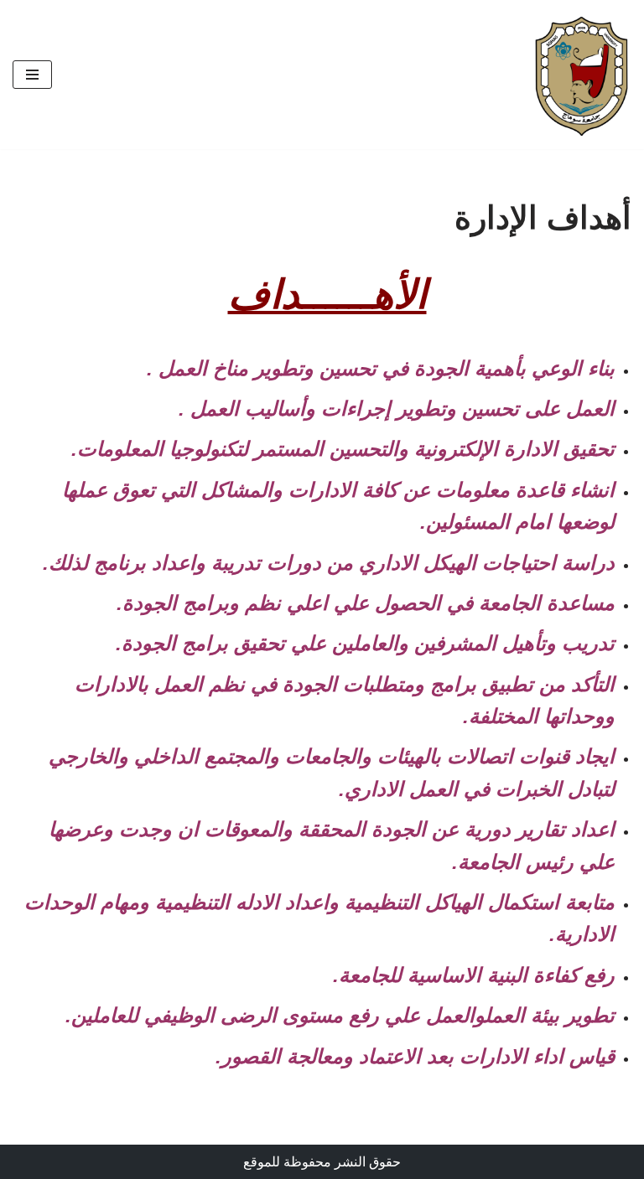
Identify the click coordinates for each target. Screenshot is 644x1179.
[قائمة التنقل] (32, 74)
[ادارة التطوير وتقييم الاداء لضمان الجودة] (581, 74)
